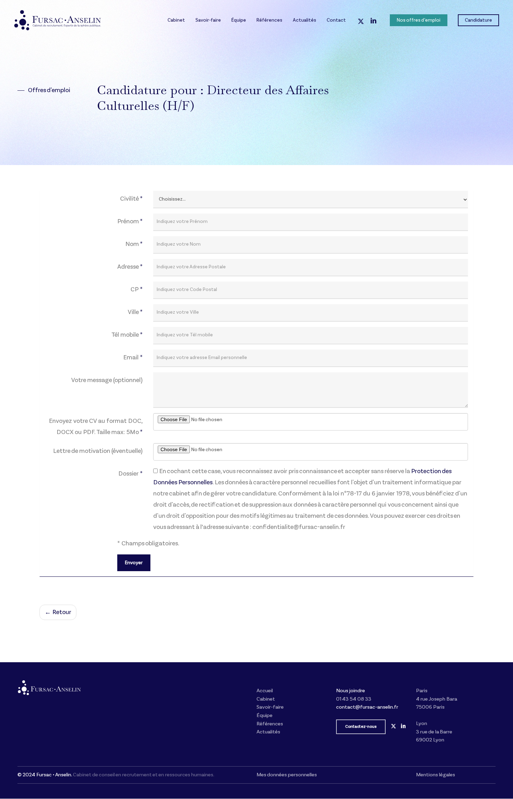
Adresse (130, 267)
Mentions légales (435, 774)
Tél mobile (127, 335)
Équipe (264, 715)
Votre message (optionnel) (107, 380)
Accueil (264, 690)
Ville (135, 312)
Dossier (130, 474)
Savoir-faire (270, 707)
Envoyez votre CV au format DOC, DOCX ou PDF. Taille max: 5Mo (96, 426)
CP (137, 289)
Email (133, 357)
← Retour (58, 612)
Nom (134, 244)
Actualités (268, 731)
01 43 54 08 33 (353, 699)
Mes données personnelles (286, 774)
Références (269, 723)
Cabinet (265, 699)
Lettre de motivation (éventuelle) (98, 451)
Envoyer (134, 562)
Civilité (131, 199)
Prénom (130, 221)
